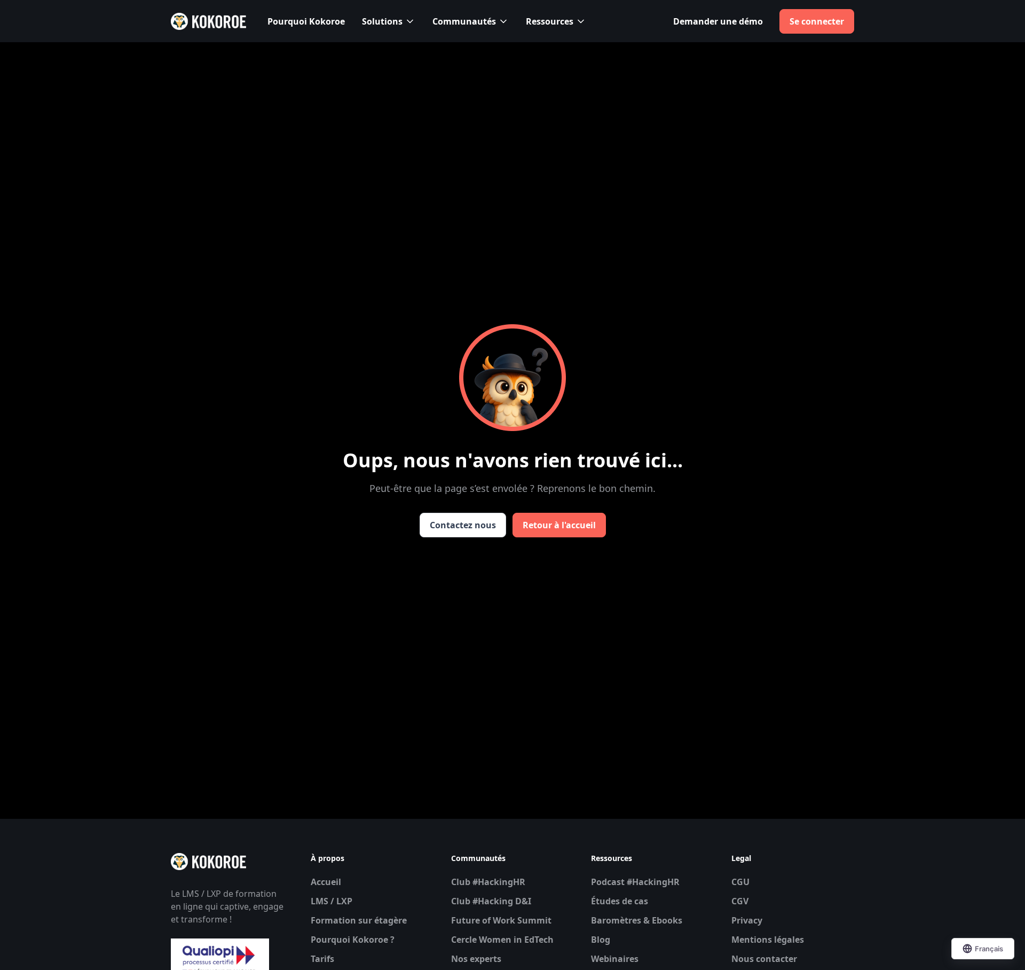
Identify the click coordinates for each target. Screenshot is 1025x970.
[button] (388, 21)
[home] (208, 21)
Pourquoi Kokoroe (306, 21)
